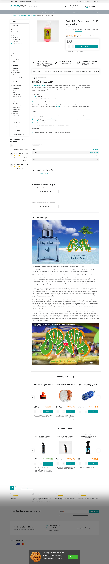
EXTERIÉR (15, 29)
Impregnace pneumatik (18, 47)
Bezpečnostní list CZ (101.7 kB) (41, 174)
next (98, 397)
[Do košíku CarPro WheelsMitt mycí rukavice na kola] (70, 411)
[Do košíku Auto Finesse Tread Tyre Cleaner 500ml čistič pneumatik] (70, 463)
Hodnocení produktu (68, 71)
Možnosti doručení (95, 35)
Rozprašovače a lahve (17, 117)
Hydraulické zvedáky (17, 100)
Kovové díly (15, 61)
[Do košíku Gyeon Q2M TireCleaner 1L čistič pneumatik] (93, 463)
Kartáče (14, 102)
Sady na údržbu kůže (17, 76)
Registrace (96, 1)
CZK (80, 1)
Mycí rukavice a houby (17, 105)
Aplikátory (14, 90)
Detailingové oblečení (17, 96)
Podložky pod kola (16, 109)
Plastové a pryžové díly (17, 52)
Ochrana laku (15, 37)
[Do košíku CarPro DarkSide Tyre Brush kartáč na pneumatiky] (48, 411)
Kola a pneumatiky (16, 39)
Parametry (45, 71)
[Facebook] (86, 528)
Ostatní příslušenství (16, 122)
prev (32, 397)
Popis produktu (36, 71)
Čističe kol (16, 41)
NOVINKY (15, 25)
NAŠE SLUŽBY (16, 130)
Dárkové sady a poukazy (19, 134)
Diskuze (77, 71)
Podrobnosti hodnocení (83, 26)
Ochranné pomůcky (16, 107)
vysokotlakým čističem (52, 119)
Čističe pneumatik (18, 43)
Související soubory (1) (55, 71)
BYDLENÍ (15, 127)
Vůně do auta (15, 68)
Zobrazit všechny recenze (27, 489)
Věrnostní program (13, 1)
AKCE (14, 21)
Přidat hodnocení (45, 191)
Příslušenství (15, 81)
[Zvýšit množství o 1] (73, 46)
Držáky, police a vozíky (17, 98)
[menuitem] (12, 12)
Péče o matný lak (16, 59)
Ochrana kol (16, 45)
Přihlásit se (94, 511)
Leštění (14, 35)
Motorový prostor (16, 55)
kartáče (58, 106)
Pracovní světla (15, 113)
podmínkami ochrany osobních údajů (80, 515)
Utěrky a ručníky (16, 88)
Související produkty (98, 71)
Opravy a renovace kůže (17, 74)
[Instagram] (89, 528)
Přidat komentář (45, 206)
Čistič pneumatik (36, 85)
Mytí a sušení (15, 31)
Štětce (14, 120)
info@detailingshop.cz (55, 525)
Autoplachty (15, 92)
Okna (14, 54)
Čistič (35, 96)
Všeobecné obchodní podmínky (25, 1)
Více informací (78, 31)
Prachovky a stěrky (16, 115)
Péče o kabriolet (16, 57)
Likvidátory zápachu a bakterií (18, 78)
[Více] (95, 12)
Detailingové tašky (16, 94)
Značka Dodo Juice (86, 71)
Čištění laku (15, 33)
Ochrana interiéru (16, 72)
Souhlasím (73, 556)
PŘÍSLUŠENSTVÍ (17, 86)
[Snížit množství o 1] (69, 46)
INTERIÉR (15, 65)
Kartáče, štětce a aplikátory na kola (21, 48)
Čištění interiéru (16, 70)
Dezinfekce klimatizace (17, 79)
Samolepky (15, 119)
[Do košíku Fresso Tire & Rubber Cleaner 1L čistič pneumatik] (48, 464)
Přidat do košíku (86, 46)
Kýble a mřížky (15, 103)
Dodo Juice (81, 51)
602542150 (75, 5)
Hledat (66, 6)
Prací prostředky (16, 111)
